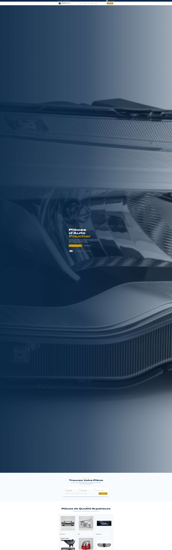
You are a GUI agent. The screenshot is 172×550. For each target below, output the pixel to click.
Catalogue (84, 3)
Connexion (110, 3)
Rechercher (103, 493)
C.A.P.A (88, 3)
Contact (96, 3)
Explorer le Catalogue (74, 245)
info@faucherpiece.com (67, 0)
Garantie (92, 3)
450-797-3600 (60, 0)
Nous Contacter (87, 245)
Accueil (80, 3)
